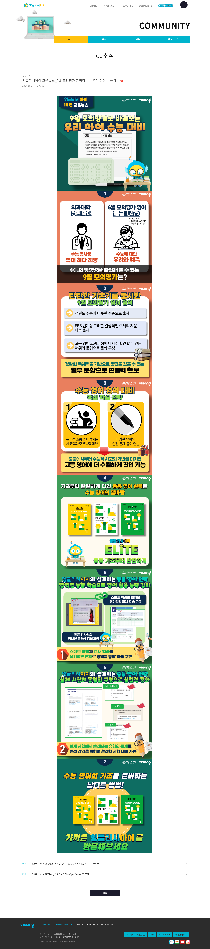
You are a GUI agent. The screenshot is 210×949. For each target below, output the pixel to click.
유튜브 (139, 39)
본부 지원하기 (164, 934)
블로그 (105, 39)
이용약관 (80, 924)
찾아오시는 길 (181, 934)
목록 (105, 892)
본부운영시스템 (107, 924)
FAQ (152, 934)
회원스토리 (173, 39)
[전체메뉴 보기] (184, 4)
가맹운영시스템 (92, 924)
